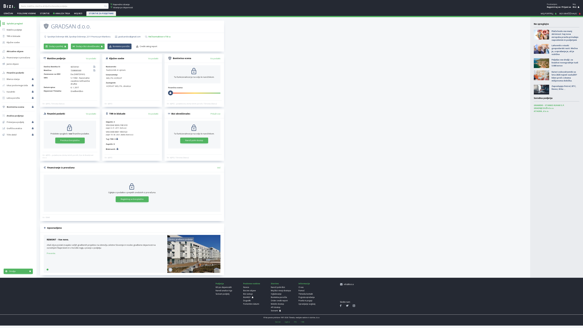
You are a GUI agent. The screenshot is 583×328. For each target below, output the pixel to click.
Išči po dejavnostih (224, 287)
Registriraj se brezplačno (132, 199)
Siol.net (278, 322)
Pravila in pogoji (305, 300)
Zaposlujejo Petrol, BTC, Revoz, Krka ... (564, 88)
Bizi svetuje (248, 294)
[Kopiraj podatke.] (95, 66)
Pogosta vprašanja (306, 297)
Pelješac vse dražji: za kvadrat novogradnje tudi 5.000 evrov (565, 62)
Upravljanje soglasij (306, 304)
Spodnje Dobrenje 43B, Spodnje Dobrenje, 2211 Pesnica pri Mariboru (79, 36)
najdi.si (287, 322)
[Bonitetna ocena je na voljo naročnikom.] (46, 26)
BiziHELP (247, 297)
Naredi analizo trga (224, 290)
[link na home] (9, 5)
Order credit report (279, 300)
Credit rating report (148, 46)
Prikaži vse (215, 113)
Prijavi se (566, 7)
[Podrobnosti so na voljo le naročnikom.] (117, 139)
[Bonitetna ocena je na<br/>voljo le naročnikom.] (33, 107)
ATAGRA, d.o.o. (541, 111)
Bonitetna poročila (279, 297)
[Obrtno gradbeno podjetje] (193, 272)
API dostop (275, 307)
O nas (300, 287)
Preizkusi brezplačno (70, 140)
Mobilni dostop (277, 304)
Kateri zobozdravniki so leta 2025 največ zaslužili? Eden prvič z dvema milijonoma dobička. (564, 76)
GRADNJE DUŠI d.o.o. (544, 108)
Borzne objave (249, 290)
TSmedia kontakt (305, 294)
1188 (302, 322)
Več (218, 167)
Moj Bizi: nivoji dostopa (281, 290)
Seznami (274, 310)
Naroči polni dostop (194, 140)
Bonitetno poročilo (121, 46)
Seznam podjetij (222, 294)
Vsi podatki (91, 58)
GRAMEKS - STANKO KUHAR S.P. (549, 105)
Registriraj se (553, 7)
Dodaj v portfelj (56, 46)
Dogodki (247, 300)
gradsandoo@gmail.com (129, 36)
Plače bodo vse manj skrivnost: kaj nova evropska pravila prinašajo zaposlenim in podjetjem (565, 35)
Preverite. (51, 253)
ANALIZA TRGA (62, 13)
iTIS (295, 322)
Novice (246, 287)
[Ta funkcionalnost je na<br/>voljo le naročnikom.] (33, 79)
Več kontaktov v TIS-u (159, 36)
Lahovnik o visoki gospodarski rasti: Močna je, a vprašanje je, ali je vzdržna (565, 50)
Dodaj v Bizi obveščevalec (88, 46)
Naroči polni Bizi (278, 287)
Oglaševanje (276, 294)
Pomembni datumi (251, 304)
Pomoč (301, 290)
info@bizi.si (348, 284)
